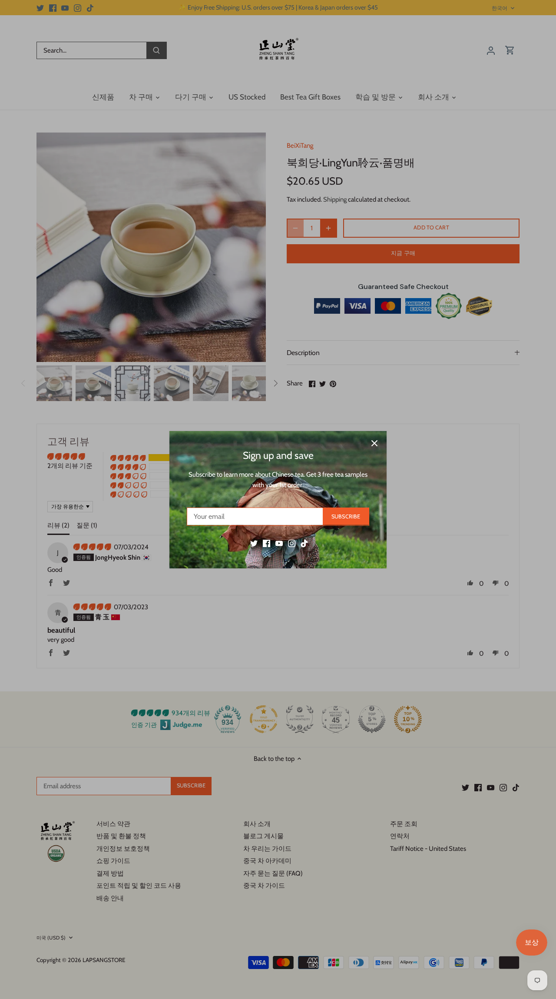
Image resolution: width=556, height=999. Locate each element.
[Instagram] (291, 543)
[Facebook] (266, 543)
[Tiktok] (304, 543)
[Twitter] (254, 543)
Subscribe (345, 516)
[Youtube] (279, 543)
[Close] (374, 443)
